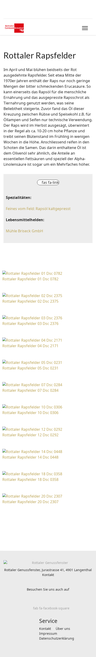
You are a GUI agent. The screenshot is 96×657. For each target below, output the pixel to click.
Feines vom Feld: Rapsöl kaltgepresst (38, 208)
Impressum (48, 633)
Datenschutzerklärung (56, 638)
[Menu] (85, 28)
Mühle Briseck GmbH (24, 230)
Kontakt (48, 575)
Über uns (63, 628)
